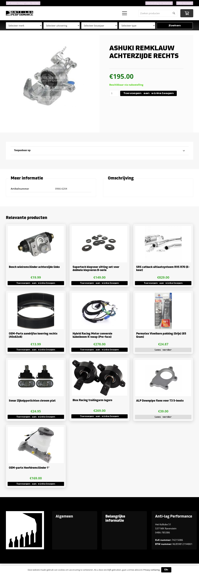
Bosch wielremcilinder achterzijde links (34, 267)
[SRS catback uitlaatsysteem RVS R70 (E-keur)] (163, 244)
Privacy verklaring (151, 569)
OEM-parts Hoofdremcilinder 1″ (29, 468)
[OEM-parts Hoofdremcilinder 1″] (36, 445)
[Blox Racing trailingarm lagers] (100, 378)
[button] (124, 13)
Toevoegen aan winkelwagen (148, 93)
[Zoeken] (174, 13)
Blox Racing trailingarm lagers (92, 400)
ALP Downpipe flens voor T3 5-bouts (160, 401)
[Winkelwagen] (187, 13)
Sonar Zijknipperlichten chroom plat (32, 401)
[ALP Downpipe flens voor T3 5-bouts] (163, 378)
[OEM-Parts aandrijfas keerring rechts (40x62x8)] (36, 311)
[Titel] (19, 13)
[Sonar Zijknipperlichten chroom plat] (36, 378)
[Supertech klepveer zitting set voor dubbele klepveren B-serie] (100, 244)
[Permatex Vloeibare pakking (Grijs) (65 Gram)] (163, 311)
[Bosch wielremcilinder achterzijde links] (36, 244)
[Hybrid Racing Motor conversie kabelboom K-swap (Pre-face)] (100, 311)
